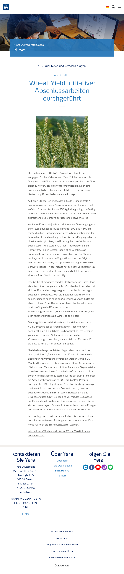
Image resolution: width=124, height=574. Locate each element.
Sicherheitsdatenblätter (62, 558)
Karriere (62, 476)
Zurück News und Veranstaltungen (64, 66)
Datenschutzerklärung (62, 532)
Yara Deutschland (62, 466)
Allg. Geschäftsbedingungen (62, 545)
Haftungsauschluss (62, 551)
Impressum (62, 538)
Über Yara (62, 461)
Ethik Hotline (62, 471)
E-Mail (25, 514)
